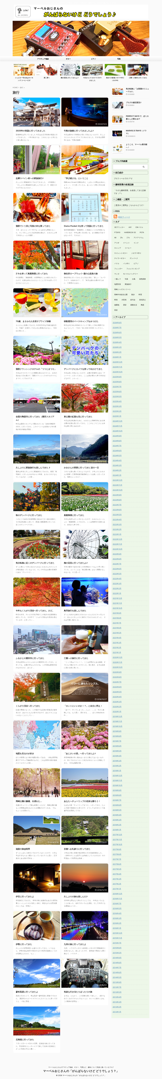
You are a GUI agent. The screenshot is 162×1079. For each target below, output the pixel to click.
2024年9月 (117, 436)
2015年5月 (117, 953)
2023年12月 (117, 480)
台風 (133, 279)
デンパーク (134, 258)
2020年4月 (117, 697)
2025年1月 (117, 416)
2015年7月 (117, 943)
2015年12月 (117, 933)
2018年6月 (117, 805)
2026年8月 (117, 323)
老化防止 (142, 300)
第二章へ (47, 78)
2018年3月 (117, 820)
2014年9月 (117, 958)
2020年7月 (117, 682)
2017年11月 (117, 839)
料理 (140, 294)
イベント (126, 243)
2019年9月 (117, 731)
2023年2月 (117, 529)
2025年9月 (117, 377)
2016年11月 (117, 898)
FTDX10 (117, 232)
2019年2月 (117, 766)
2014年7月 (117, 967)
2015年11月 (117, 938)
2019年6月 (117, 746)
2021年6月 (117, 628)
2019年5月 (117, 751)
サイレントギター (120, 253)
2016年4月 (117, 913)
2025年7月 (117, 387)
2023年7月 (117, 505)
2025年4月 (117, 401)
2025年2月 (117, 411)
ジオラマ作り (136, 253)
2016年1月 (117, 928)
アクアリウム (139, 238)
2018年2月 (117, 825)
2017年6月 (117, 864)
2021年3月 (117, 642)
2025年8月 (117, 382)
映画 (116, 300)
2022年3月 (117, 583)
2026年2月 (117, 352)
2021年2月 (117, 647)
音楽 (116, 310)
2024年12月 (117, 421)
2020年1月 (117, 711)
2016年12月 (117, 894)
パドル (116, 263)
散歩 (133, 294)
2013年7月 (117, 987)
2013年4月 (117, 997)
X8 (115, 238)
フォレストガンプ (133, 269)
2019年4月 (117, 756)
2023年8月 (117, 500)
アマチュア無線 (43, 59)
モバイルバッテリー (130, 274)
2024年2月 (117, 470)
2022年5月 (117, 574)
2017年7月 (117, 859)
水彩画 (124, 300)
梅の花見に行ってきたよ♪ (69, 78)
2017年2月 (117, 884)
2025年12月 (117, 362)
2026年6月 (117, 332)
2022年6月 (117, 569)
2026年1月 (117, 357)
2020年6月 (117, 687)
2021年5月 (117, 633)
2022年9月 (117, 554)
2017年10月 (117, 844)
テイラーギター (120, 258)
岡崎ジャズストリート (122, 289)
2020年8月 (117, 677)
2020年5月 (117, 692)
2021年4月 (117, 638)
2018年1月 (117, 830)
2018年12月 (117, 775)
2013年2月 (117, 1007)
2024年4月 (117, 460)
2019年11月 (117, 721)
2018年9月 (117, 790)
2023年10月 (118, 490)
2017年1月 (117, 889)
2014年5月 (117, 977)
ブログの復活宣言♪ (133, 102)
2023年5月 (117, 514)
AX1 (130, 227)
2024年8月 (117, 441)
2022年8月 (117, 559)
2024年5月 (117, 455)
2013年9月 (117, 982)
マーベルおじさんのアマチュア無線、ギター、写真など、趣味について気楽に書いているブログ (81, 1067)
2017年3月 (117, 879)
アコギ (116, 243)
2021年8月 (117, 618)
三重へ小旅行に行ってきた (138, 78)
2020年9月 (117, 672)
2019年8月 (117, 736)
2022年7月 (117, 564)
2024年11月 (117, 426)
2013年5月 (117, 992)
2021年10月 (117, 608)
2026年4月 (117, 342)
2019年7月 (117, 741)
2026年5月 (117, 337)
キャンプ (117, 248)
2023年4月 (117, 519)
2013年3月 (117, 1002)
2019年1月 (117, 770)
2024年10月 (118, 431)
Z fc (128, 238)
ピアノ (93, 59)
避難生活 (133, 305)
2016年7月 (117, 903)
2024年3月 (117, 465)
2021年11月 (117, 603)
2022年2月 (117, 588)
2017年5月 (117, 869)
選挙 (124, 305)
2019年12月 (117, 716)
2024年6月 (117, 450)
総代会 (132, 300)
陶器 (142, 305)
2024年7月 (117, 446)
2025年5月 (117, 396)
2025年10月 (118, 372)
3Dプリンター (119, 227)
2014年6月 (117, 972)
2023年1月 (117, 534)
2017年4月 (117, 874)
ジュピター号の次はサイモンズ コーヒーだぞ (24, 79)
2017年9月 (117, 849)
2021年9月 (117, 613)
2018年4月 (117, 815)
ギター (68, 59)
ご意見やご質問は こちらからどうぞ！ (129, 205)
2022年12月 (117, 539)
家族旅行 (128, 284)
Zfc (121, 238)
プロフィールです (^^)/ (123, 178)
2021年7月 (117, 623)
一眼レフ (117, 279)
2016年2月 (117, 923)
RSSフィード (124, 217)
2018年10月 (117, 785)
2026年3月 (117, 347)
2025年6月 (117, 391)
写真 (119, 59)
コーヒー (128, 248)
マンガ (116, 274)
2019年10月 (117, 726)
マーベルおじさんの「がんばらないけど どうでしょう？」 (81, 1071)
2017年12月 (117, 834)
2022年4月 (117, 578)
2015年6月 (117, 948)
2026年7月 (117, 327)
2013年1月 (117, 1012)
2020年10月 (118, 667)
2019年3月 (117, 761)
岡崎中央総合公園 (120, 294)
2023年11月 (117, 485)
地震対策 (117, 284)
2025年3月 (117, 406)
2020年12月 (117, 657)
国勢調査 (142, 279)
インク (136, 243)
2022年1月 (117, 593)
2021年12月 (117, 598)
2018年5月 (117, 810)
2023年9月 (117, 495)
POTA (142, 232)
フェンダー (118, 269)
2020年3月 (117, 702)
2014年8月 (117, 962)
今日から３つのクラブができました (92, 79)
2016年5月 (117, 908)
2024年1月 (117, 475)
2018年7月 (117, 800)
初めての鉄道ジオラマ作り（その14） (115, 79)
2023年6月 (117, 510)
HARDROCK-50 (130, 232)
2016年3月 (117, 918)
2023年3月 (117, 524)
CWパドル (139, 227)
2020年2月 (117, 706)
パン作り (126, 263)
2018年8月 (117, 795)
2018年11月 (117, 780)
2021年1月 (117, 652)
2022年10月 (117, 549)
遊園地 (116, 305)
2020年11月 (117, 662)
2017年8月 (117, 854)
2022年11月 (117, 544)
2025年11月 (117, 367)
